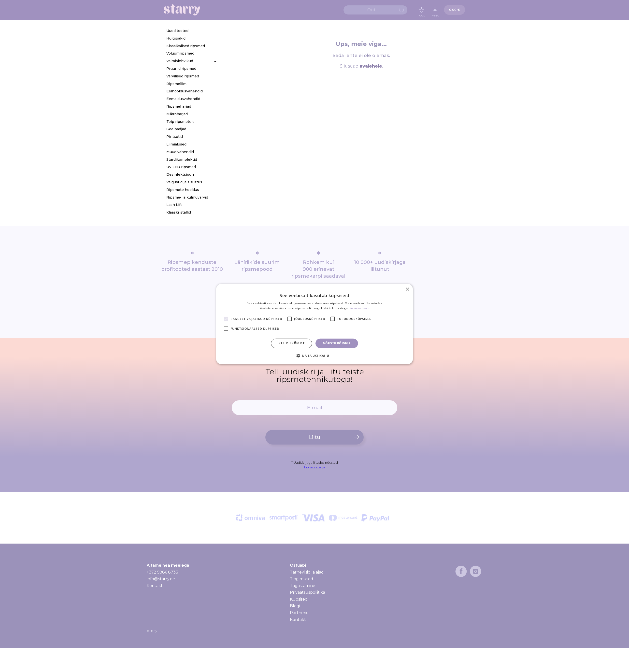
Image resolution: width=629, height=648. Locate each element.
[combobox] (375, 9)
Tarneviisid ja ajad (307, 572)
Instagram (475, 571)
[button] (314, 355)
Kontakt (155, 585)
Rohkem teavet (360, 308)
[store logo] (182, 10)
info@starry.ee (161, 578)
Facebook (461, 571)
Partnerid (299, 612)
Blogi (295, 606)
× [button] (407, 289)
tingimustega (314, 467)
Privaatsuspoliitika (307, 592)
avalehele (371, 66)
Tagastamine (302, 585)
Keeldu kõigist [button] (291, 343)
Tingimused (301, 578)
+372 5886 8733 (162, 572)
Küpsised (299, 599)
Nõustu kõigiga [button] (337, 343)
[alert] (314, 324)
